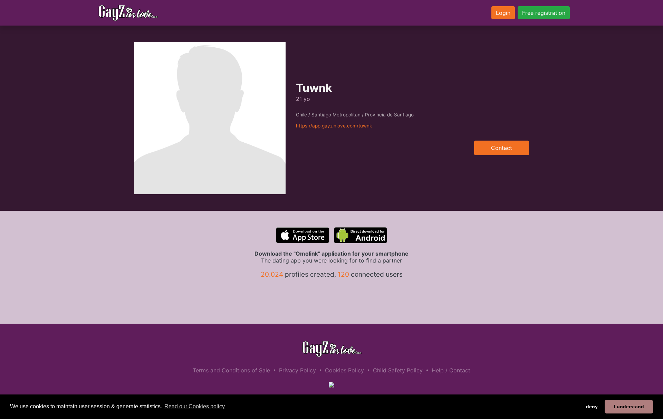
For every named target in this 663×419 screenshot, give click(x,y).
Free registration (543, 12)
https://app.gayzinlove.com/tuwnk (334, 125)
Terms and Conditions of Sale (231, 370)
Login (503, 12)
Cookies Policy (344, 370)
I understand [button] (629, 406)
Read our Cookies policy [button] (194, 406)
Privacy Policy (297, 370)
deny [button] (592, 406)
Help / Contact (451, 370)
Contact (501, 147)
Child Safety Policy (398, 370)
